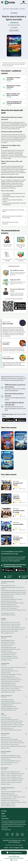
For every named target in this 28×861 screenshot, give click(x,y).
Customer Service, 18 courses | (8, 667)
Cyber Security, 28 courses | (7, 597)
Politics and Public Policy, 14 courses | (9, 658)
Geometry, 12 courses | (17, 780)
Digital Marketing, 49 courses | (8, 640)
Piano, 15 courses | (5, 740)
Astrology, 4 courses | (6, 800)
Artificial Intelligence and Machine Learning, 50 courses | (13, 592)
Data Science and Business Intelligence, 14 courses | (12, 602)
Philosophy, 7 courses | (6, 778)
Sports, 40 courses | (5, 791)
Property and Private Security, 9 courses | (10, 681)
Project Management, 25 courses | (8, 647)
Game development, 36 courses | (8, 614)
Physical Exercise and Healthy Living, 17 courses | (12, 721)
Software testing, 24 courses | (7, 595)
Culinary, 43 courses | (6, 672)
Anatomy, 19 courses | (6, 726)
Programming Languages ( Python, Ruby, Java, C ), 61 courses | (12, 588)
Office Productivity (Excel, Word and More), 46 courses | (13, 590)
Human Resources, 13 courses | (8, 644)
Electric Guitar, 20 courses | (16, 740)
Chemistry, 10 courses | (16, 775)
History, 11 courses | (5, 782)
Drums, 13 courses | (5, 744)
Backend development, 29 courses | (9, 604)
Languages (3, 619)
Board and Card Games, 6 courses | (18, 802)
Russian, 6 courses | (5, 631)
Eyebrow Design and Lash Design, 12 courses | (11, 757)
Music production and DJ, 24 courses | (9, 739)
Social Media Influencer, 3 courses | (9, 798)
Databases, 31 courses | (21, 594)
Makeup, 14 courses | (5, 759)
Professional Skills (5, 664)
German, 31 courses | (15, 624)
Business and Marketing (6, 637)
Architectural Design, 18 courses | (8, 706)
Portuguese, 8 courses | (6, 629)
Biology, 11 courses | (5, 773)
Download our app (7, 414)
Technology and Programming (7, 582)
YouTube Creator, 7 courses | (18, 796)
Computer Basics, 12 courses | (7, 613)
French (11, 847)
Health (3, 714)
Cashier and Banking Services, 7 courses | (10, 677)
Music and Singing (5, 734)
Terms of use (5, 818)
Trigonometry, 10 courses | (18, 778)
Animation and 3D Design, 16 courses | (9, 708)
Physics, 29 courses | (5, 771)
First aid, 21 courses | (5, 717)
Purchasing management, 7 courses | (9, 656)
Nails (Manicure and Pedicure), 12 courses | (10, 755)
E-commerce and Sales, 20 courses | (9, 652)
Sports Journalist (14, 30)
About (3, 813)
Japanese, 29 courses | (6, 625)
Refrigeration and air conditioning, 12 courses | (11, 679)
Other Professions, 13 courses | (8, 692)
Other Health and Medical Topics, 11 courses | (11, 729)
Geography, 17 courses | (16, 777)
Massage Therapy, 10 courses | (7, 793)
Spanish (6, 847)
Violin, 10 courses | (14, 744)
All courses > (6, 8)
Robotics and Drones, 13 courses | (8, 601)
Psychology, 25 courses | (6, 722)
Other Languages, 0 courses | (7, 633)
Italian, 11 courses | (15, 625)
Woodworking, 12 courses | (7, 686)
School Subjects (4, 768)
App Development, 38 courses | (8, 594)
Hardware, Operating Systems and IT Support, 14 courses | (13, 610)
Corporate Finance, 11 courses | (8, 654)
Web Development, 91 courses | (8, 585)
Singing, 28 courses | (5, 737)
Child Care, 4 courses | (19, 724)
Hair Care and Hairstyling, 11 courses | (9, 762)
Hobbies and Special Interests (7, 788)
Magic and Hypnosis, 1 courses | (8, 804)
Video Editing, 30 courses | (7, 704)
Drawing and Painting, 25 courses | (9, 710)
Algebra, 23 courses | (15, 771)
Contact (3, 816)
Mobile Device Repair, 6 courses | (8, 683)
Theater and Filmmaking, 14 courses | (9, 795)
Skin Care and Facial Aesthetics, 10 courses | (11, 760)
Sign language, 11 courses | (18, 629)
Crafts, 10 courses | (15, 688)
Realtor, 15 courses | (5, 688)
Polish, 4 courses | (14, 631)
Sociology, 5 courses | (5, 784)
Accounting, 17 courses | (6, 651)
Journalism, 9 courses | (16, 690)
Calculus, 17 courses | (6, 777)
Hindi (21, 847)
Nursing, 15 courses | (17, 722)
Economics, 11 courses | (16, 782)
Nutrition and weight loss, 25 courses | (9, 719)
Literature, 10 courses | (6, 780)
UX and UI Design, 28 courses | (8, 701)
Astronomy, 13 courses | (6, 796)
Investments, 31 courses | (6, 645)
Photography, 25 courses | (16, 791)
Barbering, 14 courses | (6, 764)
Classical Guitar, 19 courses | (7, 742)
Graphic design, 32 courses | (7, 699)
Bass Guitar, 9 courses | (19, 742)
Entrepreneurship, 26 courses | (8, 642)
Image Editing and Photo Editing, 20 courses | (11, 703)
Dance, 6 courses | (15, 800)
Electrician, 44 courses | (20, 667)
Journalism (22, 8)
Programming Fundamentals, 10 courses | (10, 606)
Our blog (3, 811)
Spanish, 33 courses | (5, 624)
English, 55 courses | (5, 622)
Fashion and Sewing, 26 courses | (8, 685)
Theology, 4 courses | (5, 802)
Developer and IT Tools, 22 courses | (9, 608)
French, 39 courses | (15, 622)
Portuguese (17, 847)
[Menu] (2, 2)
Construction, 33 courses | (7, 669)
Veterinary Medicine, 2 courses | (8, 805)
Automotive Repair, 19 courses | (8, 676)
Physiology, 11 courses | (16, 726)
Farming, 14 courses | (6, 690)
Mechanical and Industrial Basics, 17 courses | (11, 674)
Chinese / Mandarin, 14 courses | (18, 627)
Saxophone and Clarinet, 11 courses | (18, 746)
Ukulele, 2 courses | (5, 748)
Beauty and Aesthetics (6, 752)
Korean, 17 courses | (5, 627)
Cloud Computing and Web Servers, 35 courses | (11, 599)
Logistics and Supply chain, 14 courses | (9, 670)
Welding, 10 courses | (18, 686)
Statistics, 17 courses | (6, 775)
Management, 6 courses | (6, 659)
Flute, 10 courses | (5, 746)
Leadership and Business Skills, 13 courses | (10, 649)
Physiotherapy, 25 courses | (7, 724)
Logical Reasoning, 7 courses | (17, 773)
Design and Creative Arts (6, 696)
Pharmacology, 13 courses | (7, 728)
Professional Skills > (14, 8)
